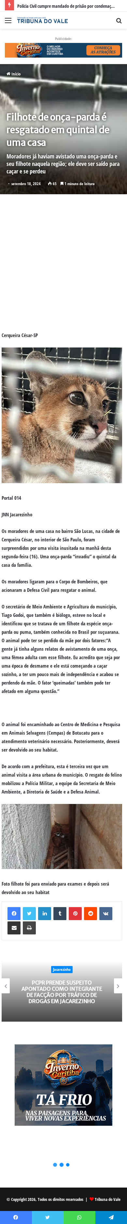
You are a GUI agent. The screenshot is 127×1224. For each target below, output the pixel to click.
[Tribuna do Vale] (42, 20)
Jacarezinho (62, 969)
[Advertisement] (63, 262)
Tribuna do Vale (107, 1199)
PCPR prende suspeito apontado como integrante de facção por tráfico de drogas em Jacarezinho (61, 992)
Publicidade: (63, 38)
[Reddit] (90, 913)
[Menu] (8, 22)
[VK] (105, 913)
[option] (62, 986)
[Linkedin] (44, 913)
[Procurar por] (119, 22)
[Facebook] (14, 913)
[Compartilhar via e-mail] (14, 927)
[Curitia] (63, 50)
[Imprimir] (29, 927)
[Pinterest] (75, 913)
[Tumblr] (59, 913)
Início (15, 74)
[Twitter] (29, 913)
